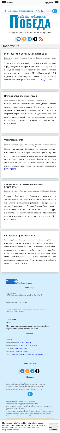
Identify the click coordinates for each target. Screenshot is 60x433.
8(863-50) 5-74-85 (22, 351)
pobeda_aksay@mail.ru (18, 354)
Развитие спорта (40, 100)
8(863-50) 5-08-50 (24, 342)
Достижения (22, 100)
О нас (8, 323)
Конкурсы (23, 58)
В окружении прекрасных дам (19, 235)
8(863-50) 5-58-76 (25, 345)
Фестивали (7, 59)
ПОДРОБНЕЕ (46, 80)
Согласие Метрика (22, 427)
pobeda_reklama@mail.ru (35, 354)
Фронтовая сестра (13, 140)
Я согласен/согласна (53, 427)
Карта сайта (11, 319)
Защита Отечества (26, 146)
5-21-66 (34, 345)
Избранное (30, 100)
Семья (53, 58)
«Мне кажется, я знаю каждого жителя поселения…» (24, 185)
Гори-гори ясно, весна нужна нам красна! (25, 54)
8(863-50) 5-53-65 (21, 348)
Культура (31, 58)
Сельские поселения (43, 58)
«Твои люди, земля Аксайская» (30, 144)
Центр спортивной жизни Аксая (20, 96)
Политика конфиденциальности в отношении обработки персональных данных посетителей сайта (27, 327)
